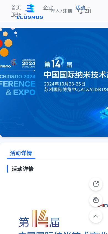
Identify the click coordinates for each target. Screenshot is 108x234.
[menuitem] (16, 7)
